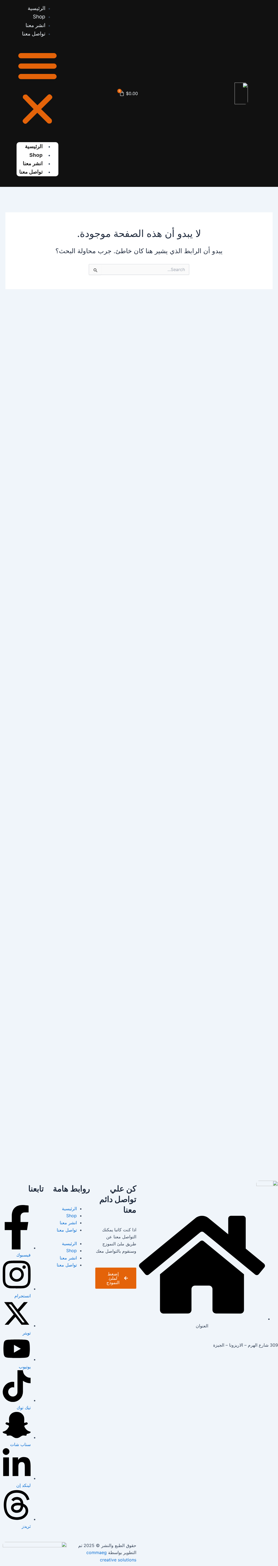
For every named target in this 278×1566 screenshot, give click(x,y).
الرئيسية (34, 146)
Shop (36, 155)
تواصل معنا (33, 34)
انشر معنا (68, 1222)
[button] (37, 88)
